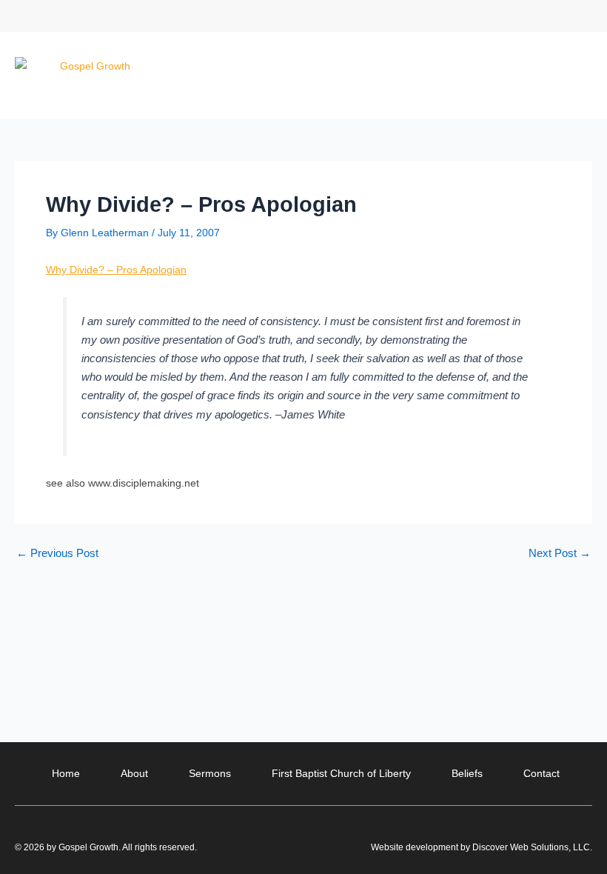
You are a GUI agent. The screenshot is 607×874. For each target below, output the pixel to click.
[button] (580, 16)
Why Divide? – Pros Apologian (116, 270)
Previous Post (57, 553)
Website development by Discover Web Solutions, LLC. (481, 847)
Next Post (560, 553)
